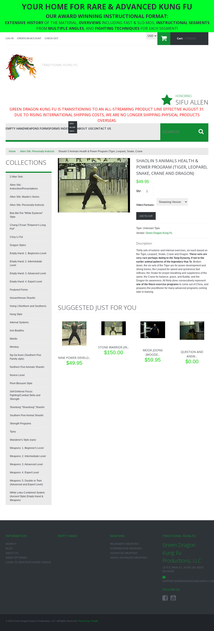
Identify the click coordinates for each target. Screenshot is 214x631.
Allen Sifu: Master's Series (24, 196)
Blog (73, 127)
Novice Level (17, 375)
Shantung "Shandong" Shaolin (27, 407)
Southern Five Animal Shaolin (26, 415)
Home (12, 151)
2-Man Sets (16, 176)
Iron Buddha (17, 330)
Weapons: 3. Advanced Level (26, 464)
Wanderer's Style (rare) (23, 439)
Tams (13, 431)
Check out (51, 38)
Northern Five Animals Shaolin (27, 367)
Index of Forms (16, 557)
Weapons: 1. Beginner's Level (27, 448)
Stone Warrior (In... (113, 347)
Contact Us (101, 128)
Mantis (13, 338)
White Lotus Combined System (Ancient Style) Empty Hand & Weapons (27, 496)
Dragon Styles (18, 245)
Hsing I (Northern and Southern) (28, 306)
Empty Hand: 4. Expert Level (26, 281)
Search (11, 543)
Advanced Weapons (124, 553)
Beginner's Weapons (124, 543)
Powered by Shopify (88, 621)
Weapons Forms (37, 128)
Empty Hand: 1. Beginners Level (28, 253)
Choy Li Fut (16, 237)
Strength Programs (20, 423)
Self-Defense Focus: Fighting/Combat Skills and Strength (25, 395)
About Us (84, 128)
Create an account (29, 38)
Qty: (138, 190)
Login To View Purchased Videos (28, 562)
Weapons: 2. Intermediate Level (28, 456)
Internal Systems (19, 322)
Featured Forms (19, 289)
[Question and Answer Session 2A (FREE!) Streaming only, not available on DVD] (192, 330)
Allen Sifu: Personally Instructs (37, 151)
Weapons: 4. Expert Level (24, 472)
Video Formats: (145, 204)
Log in (10, 38)
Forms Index (59, 128)
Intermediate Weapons (126, 548)
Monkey (14, 346)
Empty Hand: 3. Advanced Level (28, 273)
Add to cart (146, 216)
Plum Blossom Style (21, 383)
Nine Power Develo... (74, 358)
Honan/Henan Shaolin (22, 297)
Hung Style (16, 314)
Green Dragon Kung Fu (159, 233)
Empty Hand (15, 128)
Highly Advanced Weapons (128, 557)
